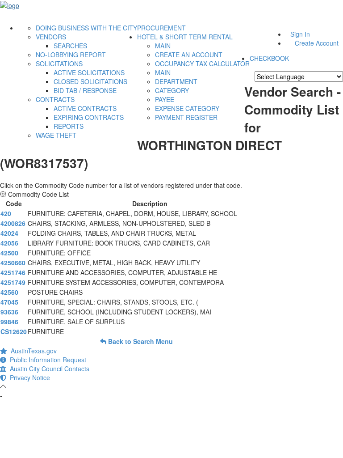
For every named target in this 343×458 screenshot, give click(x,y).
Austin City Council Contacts (47, 368)
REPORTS (69, 126)
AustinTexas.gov (32, 350)
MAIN (163, 45)
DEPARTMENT (176, 81)
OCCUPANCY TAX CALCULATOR (202, 63)
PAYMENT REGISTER (186, 117)
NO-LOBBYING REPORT (71, 54)
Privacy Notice (28, 377)
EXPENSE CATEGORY (187, 108)
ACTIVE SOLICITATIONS (89, 72)
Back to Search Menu (139, 341)
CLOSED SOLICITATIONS (90, 81)
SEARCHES (70, 45)
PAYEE (164, 99)
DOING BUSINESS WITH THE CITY (86, 27)
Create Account (317, 42)
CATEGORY (172, 90)
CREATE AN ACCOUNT (188, 54)
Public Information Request (46, 359)
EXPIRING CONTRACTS (89, 117)
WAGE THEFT (56, 135)
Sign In (300, 34)
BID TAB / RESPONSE (85, 90)
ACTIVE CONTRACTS (85, 108)
